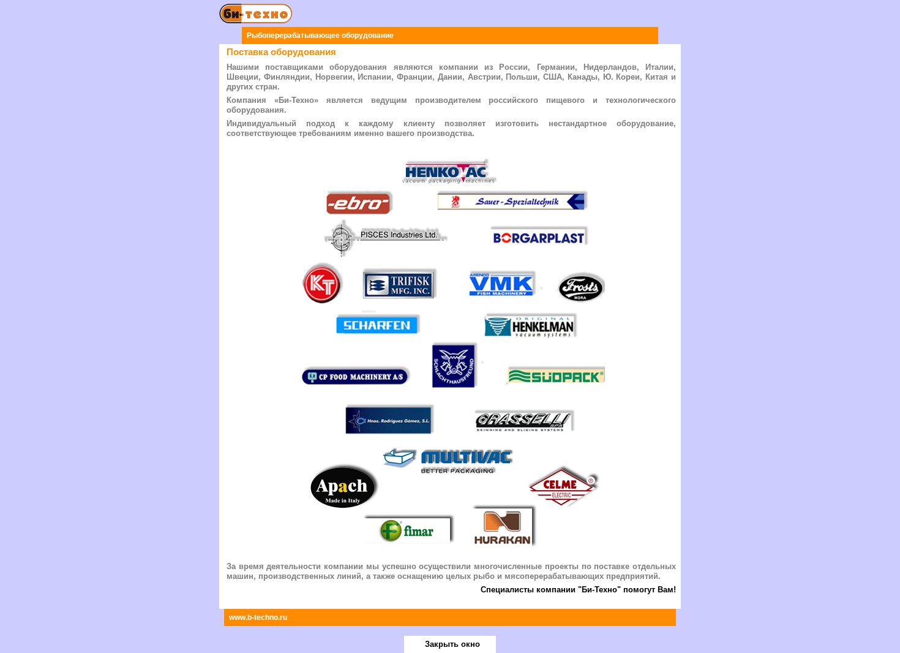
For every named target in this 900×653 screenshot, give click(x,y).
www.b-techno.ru (258, 617)
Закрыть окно (452, 644)
